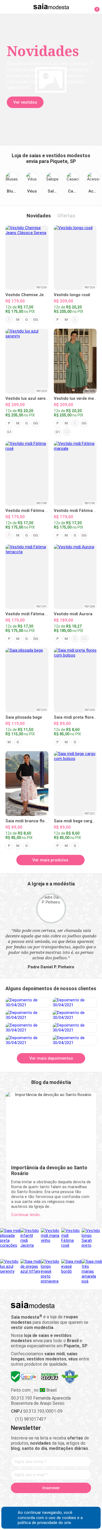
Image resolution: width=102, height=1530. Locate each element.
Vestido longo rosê (72, 294)
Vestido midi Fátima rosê (29, 510)
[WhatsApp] (70, 1500)
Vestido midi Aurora (73, 613)
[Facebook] (22, 1500)
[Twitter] (32, 1500)
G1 (9, 432)
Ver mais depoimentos (51, 1058)
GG (35, 319)
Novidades (39, 215)
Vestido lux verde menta (77, 398)
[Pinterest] (51, 1500)
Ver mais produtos (50, 860)
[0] (93, 6)
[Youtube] (60, 1500)
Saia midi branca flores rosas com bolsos (45, 820)
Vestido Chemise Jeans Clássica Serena (44, 294)
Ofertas (66, 215)
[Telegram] (79, 1500)
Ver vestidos (25, 102)
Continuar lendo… (26, 1214)
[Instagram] (41, 1500)
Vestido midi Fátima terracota (34, 613)
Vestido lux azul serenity (28, 398)
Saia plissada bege (23, 717)
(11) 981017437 (30, 1419)
